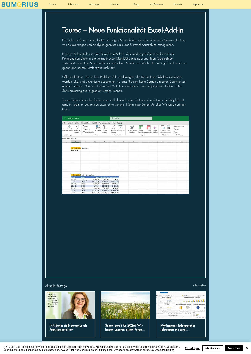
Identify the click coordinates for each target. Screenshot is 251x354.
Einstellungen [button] (192, 348)
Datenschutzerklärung (162, 349)
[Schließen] (247, 348)
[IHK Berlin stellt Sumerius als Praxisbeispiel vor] (70, 305)
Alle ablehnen (212, 348)
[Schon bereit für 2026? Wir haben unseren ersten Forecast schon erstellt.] (125, 305)
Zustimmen (234, 348)
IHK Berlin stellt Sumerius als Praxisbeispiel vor (68, 327)
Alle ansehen (199, 285)
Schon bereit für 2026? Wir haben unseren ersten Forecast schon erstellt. (125, 327)
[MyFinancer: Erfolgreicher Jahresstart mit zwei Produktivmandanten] (180, 305)
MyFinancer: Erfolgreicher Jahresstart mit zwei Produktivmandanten (178, 327)
